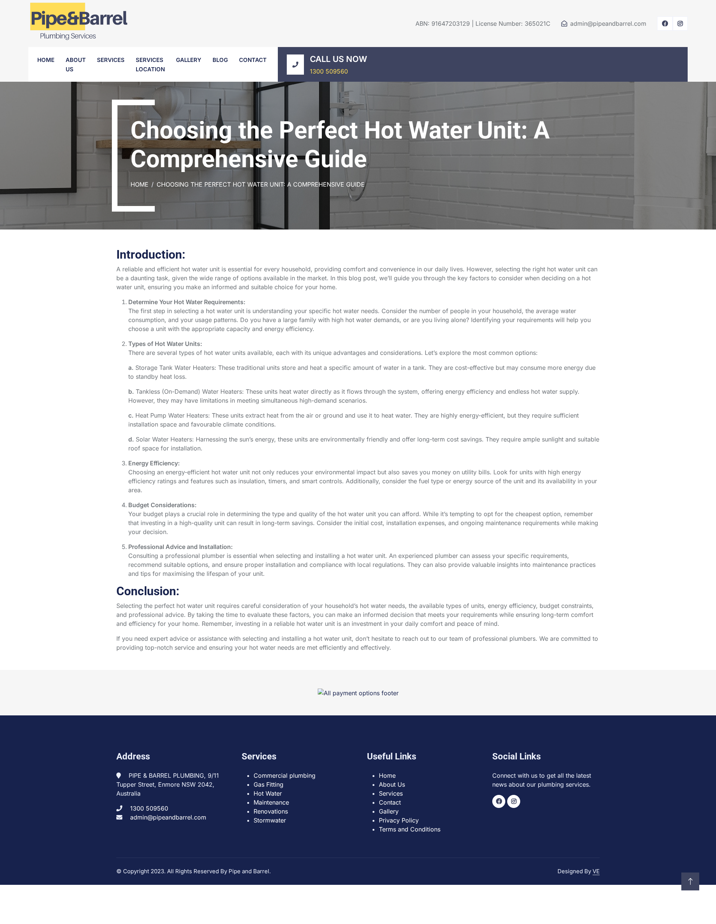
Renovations (271, 811)
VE (596, 871)
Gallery (188, 59)
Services (111, 59)
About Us (392, 784)
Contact (253, 59)
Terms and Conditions (409, 829)
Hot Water (268, 793)
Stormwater (270, 820)
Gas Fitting (268, 784)
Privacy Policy (399, 820)
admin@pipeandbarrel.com (608, 23)
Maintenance (271, 802)
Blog (220, 59)
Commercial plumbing (284, 775)
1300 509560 (329, 71)
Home (45, 59)
